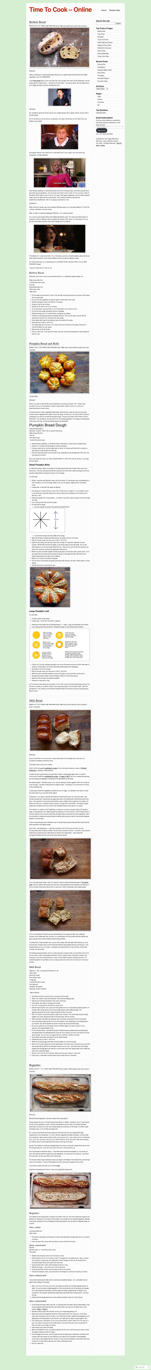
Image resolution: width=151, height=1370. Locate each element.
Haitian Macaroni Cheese (105, 42)
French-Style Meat (103, 53)
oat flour (79, 704)
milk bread (73, 704)
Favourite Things (103, 81)
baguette (74, 1069)
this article (37, 81)
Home (103, 10)
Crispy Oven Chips (103, 56)
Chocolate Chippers (103, 78)
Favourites (101, 102)
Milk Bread (35, 700)
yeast (75, 26)
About (99, 96)
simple (68, 26)
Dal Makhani (101, 67)
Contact (100, 99)
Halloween (75, 347)
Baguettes (35, 1065)
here (58, 1166)
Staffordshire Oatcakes (104, 48)
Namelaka (101, 37)
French (82, 1069)
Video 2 (45, 1309)
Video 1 (39, 1309)
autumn (66, 347)
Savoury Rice (102, 64)
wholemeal (84, 704)
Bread (57, 26)
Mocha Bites (101, 73)
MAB (47, 26)
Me (98, 105)
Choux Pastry (102, 51)
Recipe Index (114, 10)
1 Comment (32, 349)
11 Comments (36, 706)
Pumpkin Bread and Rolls (44, 343)
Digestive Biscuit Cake (104, 45)
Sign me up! (101, 130)
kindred (68, 704)
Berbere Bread (37, 22)
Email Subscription (104, 117)
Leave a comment (82, 26)
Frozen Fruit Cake (103, 40)
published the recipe (51, 776)
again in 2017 (65, 776)
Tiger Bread (101, 34)
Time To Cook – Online (60, 9)
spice (72, 26)
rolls (84, 347)
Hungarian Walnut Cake (104, 70)
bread (64, 26)
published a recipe (51, 768)
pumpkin (80, 347)
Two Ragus (101, 75)
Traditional (65, 1069)
